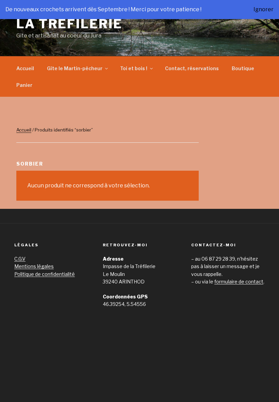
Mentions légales (34, 266)
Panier (24, 85)
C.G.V (20, 259)
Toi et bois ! (133, 68)
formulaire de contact (238, 281)
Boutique (243, 68)
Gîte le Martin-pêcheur (74, 68)
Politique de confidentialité (44, 274)
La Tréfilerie (69, 23)
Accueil (25, 68)
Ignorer (263, 9)
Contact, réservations (192, 68)
